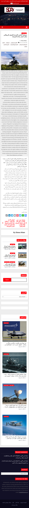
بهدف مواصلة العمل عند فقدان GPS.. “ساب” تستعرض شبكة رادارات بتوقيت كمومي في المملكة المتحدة (15, 376)
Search (24, 275)
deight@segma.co (23, 492)
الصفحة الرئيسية (23, 502)
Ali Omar (13, 249)
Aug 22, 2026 (22, 346)
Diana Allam (24, 40)
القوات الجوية (24, 33)
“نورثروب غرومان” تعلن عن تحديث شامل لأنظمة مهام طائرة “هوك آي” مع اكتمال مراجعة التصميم (15, 438)
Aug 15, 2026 (8, 266)
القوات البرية (11, 385)
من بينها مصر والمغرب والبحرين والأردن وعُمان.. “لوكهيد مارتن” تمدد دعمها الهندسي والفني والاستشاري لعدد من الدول (15, 344)
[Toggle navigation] (2, 27)
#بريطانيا (7, 42)
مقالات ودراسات (14, 505)
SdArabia (22, 14)
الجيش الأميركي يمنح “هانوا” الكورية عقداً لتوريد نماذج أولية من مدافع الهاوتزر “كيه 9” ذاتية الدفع (15, 407)
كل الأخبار (17, 502)
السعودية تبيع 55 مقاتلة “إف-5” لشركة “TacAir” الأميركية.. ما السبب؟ (9, 256)
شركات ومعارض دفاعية (6, 502)
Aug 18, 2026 (8, 249)
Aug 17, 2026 (8, 258)
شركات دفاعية (6, 385)
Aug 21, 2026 (22, 409)
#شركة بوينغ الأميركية (14, 44)
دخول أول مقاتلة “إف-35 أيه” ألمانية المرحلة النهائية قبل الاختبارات (9, 248)
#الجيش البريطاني (14, 42)
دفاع (13, 502)
